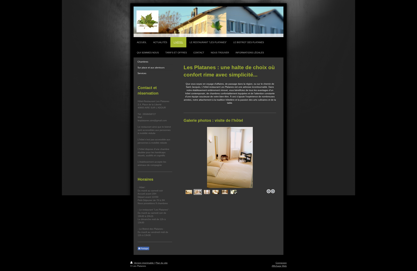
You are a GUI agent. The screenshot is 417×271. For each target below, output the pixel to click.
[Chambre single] (206, 192)
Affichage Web (279, 266)
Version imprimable (143, 263)
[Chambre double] (230, 157)
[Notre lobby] (233, 192)
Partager (144, 248)
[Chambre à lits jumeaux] (224, 192)
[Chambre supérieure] (189, 192)
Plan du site (162, 263)
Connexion (281, 263)
